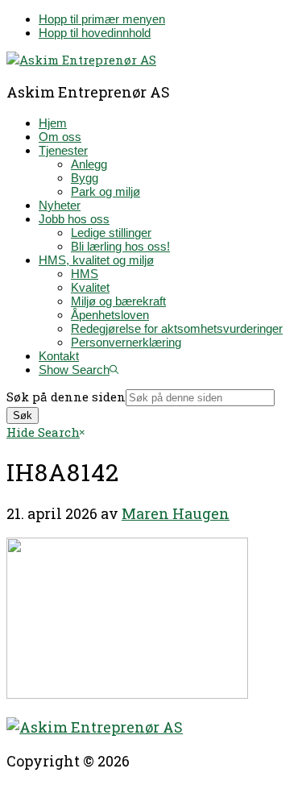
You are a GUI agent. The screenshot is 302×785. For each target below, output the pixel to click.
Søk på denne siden (66, 396)
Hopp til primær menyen (102, 19)
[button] (78, 369)
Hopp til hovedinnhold (95, 32)
